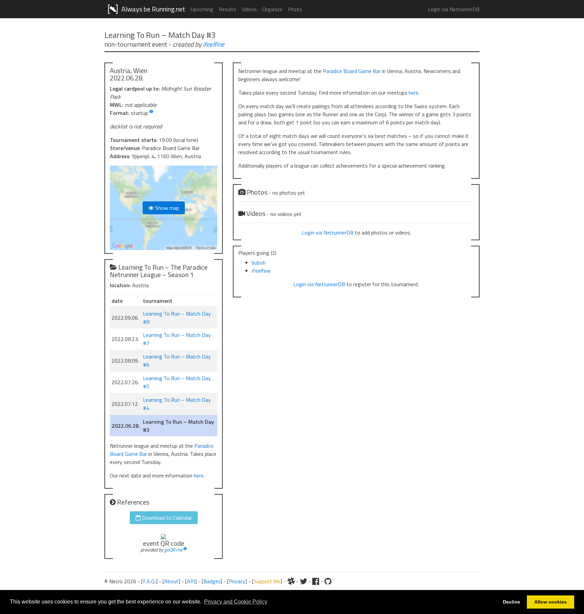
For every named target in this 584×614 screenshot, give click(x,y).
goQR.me (173, 549)
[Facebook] (315, 581)
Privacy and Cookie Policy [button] (235, 602)
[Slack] (291, 581)
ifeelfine (213, 44)
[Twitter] (303, 581)
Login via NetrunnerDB (454, 9)
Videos (249, 9)
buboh (259, 263)
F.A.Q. (149, 581)
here (198, 475)
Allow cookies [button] (550, 602)
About (171, 581)
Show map (166, 208)
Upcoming (202, 9)
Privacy (237, 581)
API (191, 581)
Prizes (295, 9)
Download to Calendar (166, 518)
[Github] (328, 581)
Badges (211, 581)
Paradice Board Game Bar (352, 71)
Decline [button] (511, 602)
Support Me (267, 581)
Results (227, 9)
